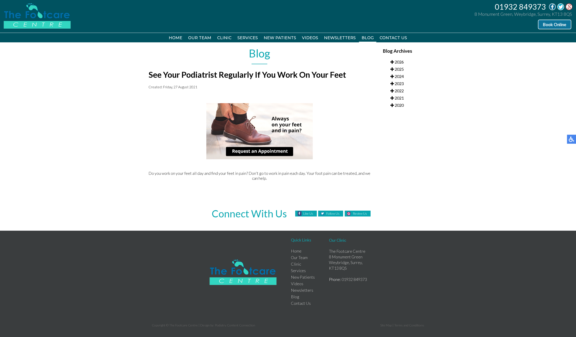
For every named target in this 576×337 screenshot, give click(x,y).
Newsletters (340, 37)
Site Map (386, 325)
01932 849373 (520, 6)
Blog (368, 37)
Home (175, 37)
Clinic (224, 37)
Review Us (360, 213)
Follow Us (333, 213)
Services (247, 37)
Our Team (199, 37)
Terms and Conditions (409, 325)
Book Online (554, 24)
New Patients (280, 37)
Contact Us (393, 37)
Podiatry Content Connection (235, 325)
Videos (310, 37)
